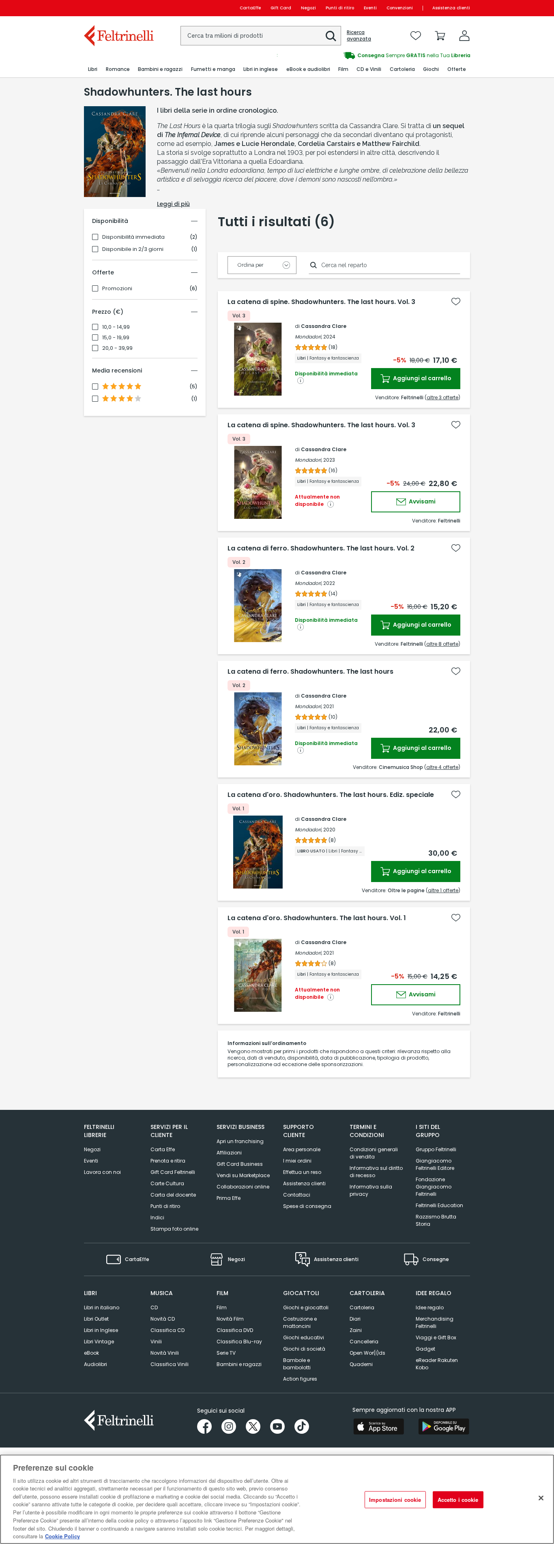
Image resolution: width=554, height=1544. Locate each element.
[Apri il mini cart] (440, 35)
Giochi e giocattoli (306, 1307)
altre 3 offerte (442, 397)
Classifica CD (167, 1330)
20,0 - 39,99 (117, 348)
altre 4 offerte (442, 767)
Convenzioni (400, 8)
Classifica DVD (235, 1330)
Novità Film (230, 1318)
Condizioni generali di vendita (374, 1153)
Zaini (356, 1330)
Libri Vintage (99, 1341)
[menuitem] (92, 69)
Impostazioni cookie (395, 1499)
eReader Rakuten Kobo (437, 1364)
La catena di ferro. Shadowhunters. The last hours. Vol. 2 (321, 548)
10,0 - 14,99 (116, 327)
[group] (373, 55)
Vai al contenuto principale (118, 8)
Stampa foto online (174, 1228)
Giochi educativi (303, 1337)
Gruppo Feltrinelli (436, 1149)
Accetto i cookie (458, 1499)
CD (154, 1307)
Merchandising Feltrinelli (434, 1322)
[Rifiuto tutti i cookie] (541, 1498)
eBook (91, 1352)
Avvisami (422, 501)
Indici (157, 1217)
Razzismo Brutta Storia (436, 1220)
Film (222, 1307)
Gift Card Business (240, 1164)
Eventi (370, 8)
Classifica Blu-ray (239, 1341)
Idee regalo (430, 1307)
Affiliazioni (229, 1152)
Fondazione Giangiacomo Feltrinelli (433, 1186)
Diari (355, 1318)
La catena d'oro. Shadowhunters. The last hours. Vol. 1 (317, 918)
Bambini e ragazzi (239, 1364)
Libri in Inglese (101, 1330)
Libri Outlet (96, 1318)
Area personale (301, 1149)
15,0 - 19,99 (115, 337)
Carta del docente (173, 1194)
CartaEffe (250, 8)
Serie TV (226, 1352)
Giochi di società (304, 1348)
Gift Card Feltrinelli (172, 1172)
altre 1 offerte (443, 890)
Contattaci (296, 1194)
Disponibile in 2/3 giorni (132, 249)
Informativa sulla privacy (371, 1190)
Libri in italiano (101, 1307)
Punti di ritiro (340, 8)
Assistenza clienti (451, 8)
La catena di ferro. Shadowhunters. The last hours (310, 671)
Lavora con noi (102, 1172)
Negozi (308, 8)
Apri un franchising (240, 1141)
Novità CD (162, 1318)
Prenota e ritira (167, 1160)
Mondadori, (308, 336)
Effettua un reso (302, 1172)
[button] (331, 36)
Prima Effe (228, 1198)
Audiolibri (95, 1364)
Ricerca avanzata (359, 35)
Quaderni (361, 1364)
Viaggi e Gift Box (436, 1337)
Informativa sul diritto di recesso (376, 1172)
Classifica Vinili (169, 1364)
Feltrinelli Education (439, 1205)
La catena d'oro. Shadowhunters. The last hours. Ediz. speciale (331, 794)
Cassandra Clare (323, 326)
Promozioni (117, 288)
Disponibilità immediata (133, 237)
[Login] (464, 35)
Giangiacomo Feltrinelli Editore (435, 1164)
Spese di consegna (307, 1206)
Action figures (300, 1378)
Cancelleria (364, 1341)
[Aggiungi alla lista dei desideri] (456, 301)
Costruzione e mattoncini (300, 1322)
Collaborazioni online (243, 1186)
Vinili (156, 1341)
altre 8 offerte (442, 643)
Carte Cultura (167, 1183)
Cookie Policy (62, 1536)
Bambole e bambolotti (297, 1364)
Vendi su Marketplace (243, 1175)
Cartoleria (362, 1307)
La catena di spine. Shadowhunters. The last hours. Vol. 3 (321, 302)
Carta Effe (162, 1149)
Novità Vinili (164, 1352)
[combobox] (260, 35)
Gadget (425, 1348)
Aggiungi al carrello (421, 378)
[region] (277, 1499)
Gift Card (281, 8)
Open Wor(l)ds (367, 1352)
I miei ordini (297, 1160)
